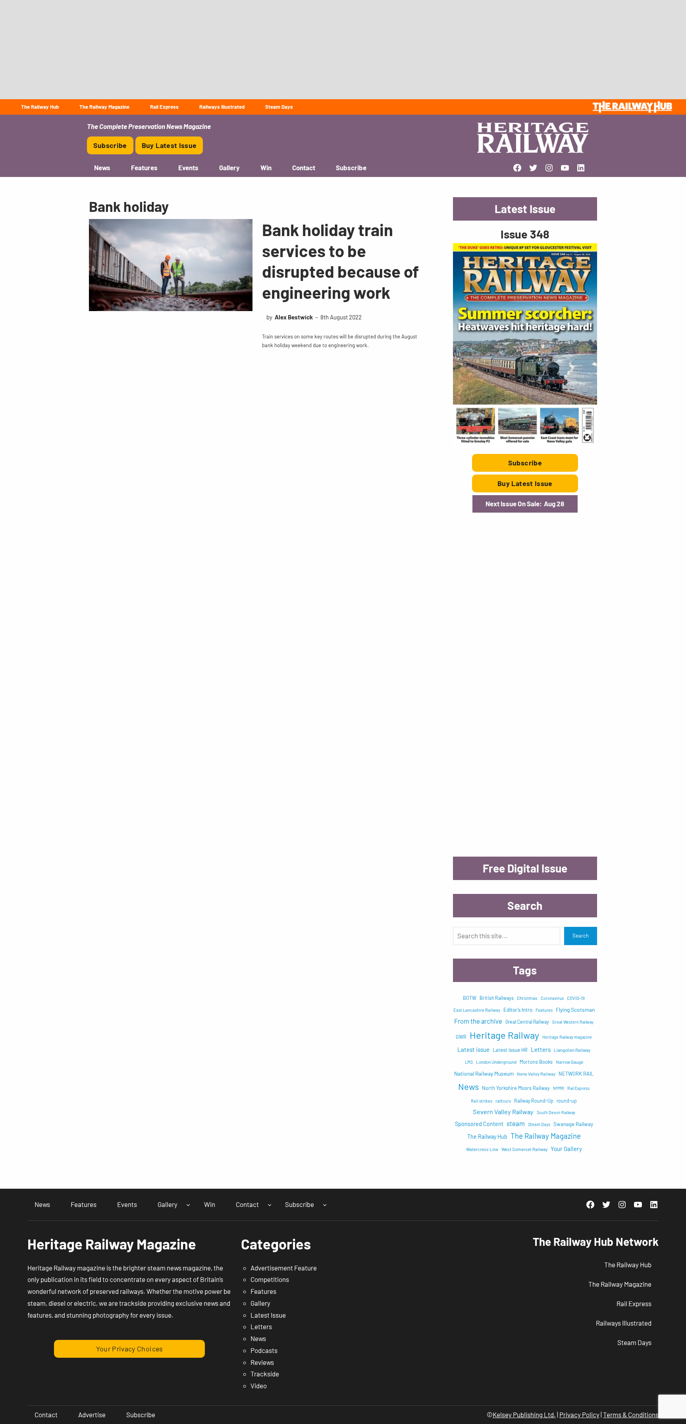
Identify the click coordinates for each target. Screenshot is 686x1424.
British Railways (497, 998)
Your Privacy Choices (129, 1348)
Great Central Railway (527, 1021)
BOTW (469, 998)
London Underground (496, 1062)
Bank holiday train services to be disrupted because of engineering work (340, 260)
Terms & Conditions (631, 1414)
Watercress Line (482, 1149)
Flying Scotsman (575, 1009)
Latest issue (473, 1049)
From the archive (478, 1021)
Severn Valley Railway (503, 1111)
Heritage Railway (504, 1035)
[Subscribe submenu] (325, 1205)
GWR (461, 1037)
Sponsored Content (479, 1123)
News (468, 1086)
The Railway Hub (487, 1136)
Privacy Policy (579, 1414)
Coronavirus (552, 998)
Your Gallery (566, 1148)
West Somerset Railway (524, 1149)
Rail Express (578, 1088)
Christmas (527, 998)
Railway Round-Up (533, 1100)
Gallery (260, 1303)
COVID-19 (576, 998)
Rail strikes (481, 1100)
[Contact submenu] (270, 1205)
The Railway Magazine (546, 1135)
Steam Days (539, 1124)
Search (580, 935)
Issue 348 (525, 234)
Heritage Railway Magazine (111, 1243)
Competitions (270, 1279)
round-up (567, 1100)
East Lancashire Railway (476, 1010)
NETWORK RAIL (576, 1073)
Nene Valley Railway (536, 1073)
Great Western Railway (573, 1021)
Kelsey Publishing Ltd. (524, 1414)
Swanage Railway (573, 1124)
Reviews (262, 1362)
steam (516, 1123)
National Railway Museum (484, 1073)
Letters (541, 1049)
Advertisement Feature (284, 1268)
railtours (503, 1100)
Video (259, 1385)
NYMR (558, 1088)
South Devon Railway (556, 1112)
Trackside (265, 1374)
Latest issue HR (510, 1050)
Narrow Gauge (569, 1062)
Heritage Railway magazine (567, 1037)
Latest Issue (268, 1315)
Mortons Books (536, 1062)
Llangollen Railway (572, 1050)
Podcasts (264, 1350)
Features (544, 1010)
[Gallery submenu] (188, 1205)
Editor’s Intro (517, 1010)
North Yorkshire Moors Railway (516, 1088)
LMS (469, 1062)
